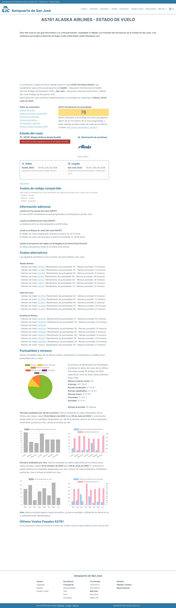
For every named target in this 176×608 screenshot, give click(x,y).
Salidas (40, 588)
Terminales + (105, 9)
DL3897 (41, 302)
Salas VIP (94, 598)
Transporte (68, 584)
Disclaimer (60, 605)
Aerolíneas (94, 9)
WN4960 (42, 341)
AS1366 (41, 270)
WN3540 (42, 328)
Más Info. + (162, 9)
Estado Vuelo (43, 591)
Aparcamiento (150, 9)
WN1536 (42, 319)
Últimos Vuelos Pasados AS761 (34, 126)
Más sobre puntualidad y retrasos (82, 127)
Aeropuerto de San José (31, 10)
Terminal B (94, 588)
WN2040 (42, 322)
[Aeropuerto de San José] (6, 8)
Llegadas (41, 584)
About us (76, 605)
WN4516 (42, 335)
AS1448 (41, 273)
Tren (65, 594)
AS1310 (41, 267)
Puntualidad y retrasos (30, 123)
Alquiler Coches (137, 9)
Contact (68, 605)
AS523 (41, 283)
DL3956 (41, 306)
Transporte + (124, 9)
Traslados (67, 598)
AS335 (41, 280)
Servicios (94, 594)
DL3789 (41, 299)
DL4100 (41, 309)
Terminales (95, 581)
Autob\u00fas (69, 588)
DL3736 (41, 296)
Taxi (65, 591)
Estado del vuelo (27, 110)
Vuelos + (84, 9)
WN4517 (41, 338)
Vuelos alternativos (28, 120)
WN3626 (42, 332)
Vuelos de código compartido (33, 113)
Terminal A (94, 584)
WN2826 (42, 325)
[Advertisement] (88, 64)
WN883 (41, 345)
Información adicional (29, 117)
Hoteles (114, 9)
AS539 (41, 286)
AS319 (41, 276)
